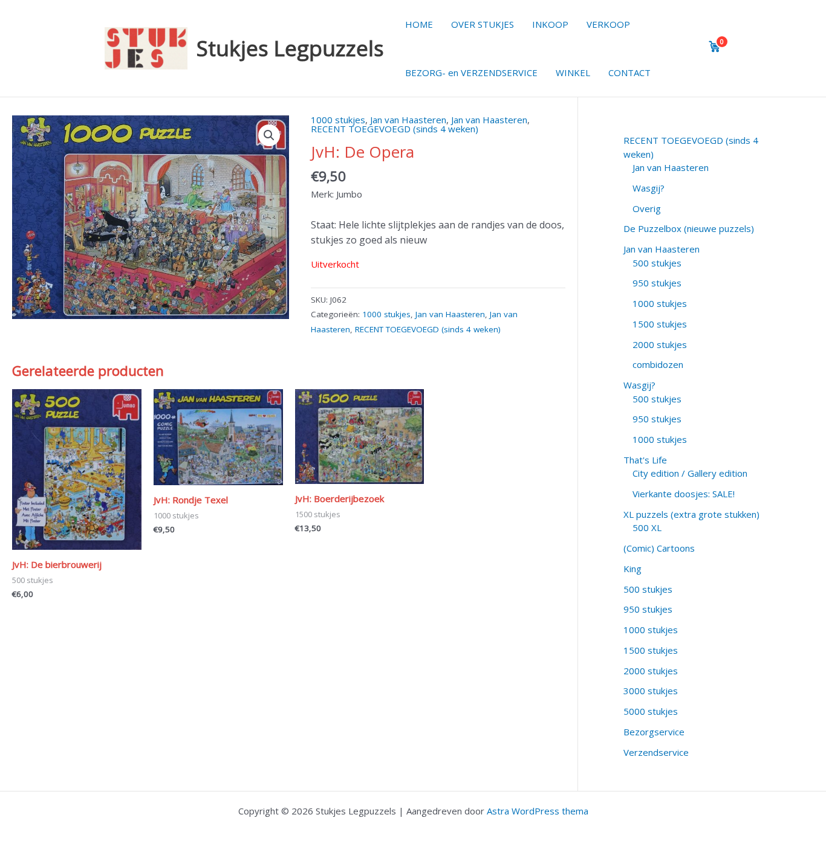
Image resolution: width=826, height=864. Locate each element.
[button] (269, 135)
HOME (419, 24)
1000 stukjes (338, 120)
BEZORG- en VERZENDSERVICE (471, 72)
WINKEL (573, 72)
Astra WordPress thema (537, 811)
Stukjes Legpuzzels (290, 48)
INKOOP (550, 24)
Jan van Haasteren (408, 120)
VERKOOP (608, 24)
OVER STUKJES (482, 24)
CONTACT (629, 72)
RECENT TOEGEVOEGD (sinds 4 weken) (394, 129)
